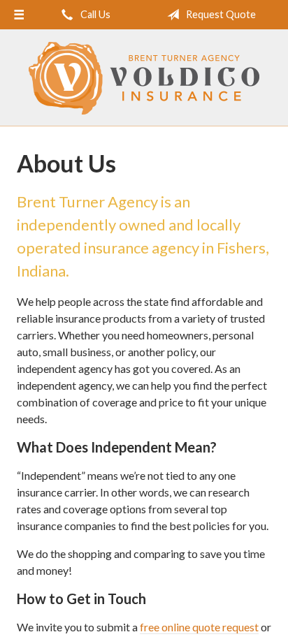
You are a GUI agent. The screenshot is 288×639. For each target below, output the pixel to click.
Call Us (94, 14)
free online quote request (199, 626)
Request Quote (220, 14)
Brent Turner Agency (144, 78)
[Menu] (19, 14)
